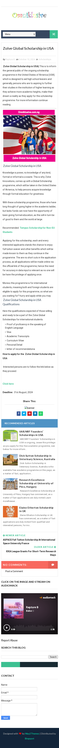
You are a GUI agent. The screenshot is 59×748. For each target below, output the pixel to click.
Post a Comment (14, 571)
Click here (8, 383)
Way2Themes (32, 733)
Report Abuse (9, 640)
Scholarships (45, 59)
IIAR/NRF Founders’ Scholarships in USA (31, 433)
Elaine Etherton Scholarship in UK (36, 509)
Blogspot (29, 738)
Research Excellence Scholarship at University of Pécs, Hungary (36, 483)
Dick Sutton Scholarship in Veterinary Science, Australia (37, 457)
